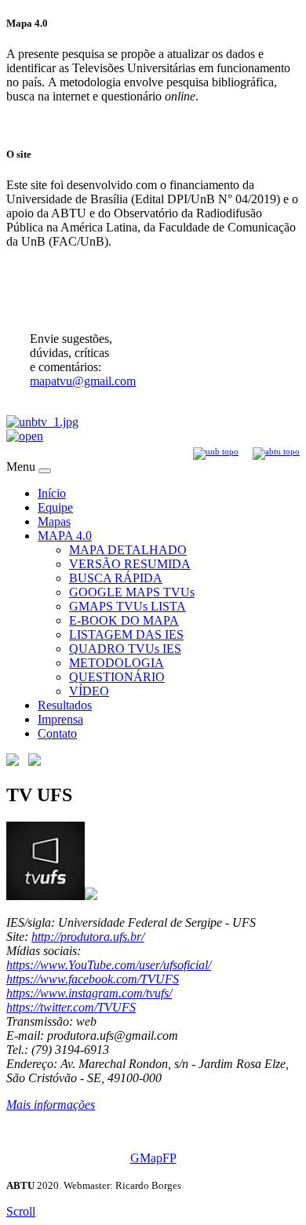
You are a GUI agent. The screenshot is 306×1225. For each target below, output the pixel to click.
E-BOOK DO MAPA (124, 620)
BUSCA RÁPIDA (115, 578)
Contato (57, 733)
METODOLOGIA (116, 662)
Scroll (20, 1211)
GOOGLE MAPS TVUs (132, 592)
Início (52, 493)
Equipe (55, 507)
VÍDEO (89, 691)
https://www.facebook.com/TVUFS (92, 979)
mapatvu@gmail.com (83, 381)
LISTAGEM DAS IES (126, 634)
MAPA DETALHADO (128, 549)
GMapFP (153, 1158)
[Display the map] (12, 761)
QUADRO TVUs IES (125, 648)
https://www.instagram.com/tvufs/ (89, 993)
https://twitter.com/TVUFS (71, 1007)
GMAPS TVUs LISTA (127, 606)
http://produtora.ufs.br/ (87, 936)
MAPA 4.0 (65, 535)
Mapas (54, 521)
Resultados (65, 705)
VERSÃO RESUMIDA (130, 564)
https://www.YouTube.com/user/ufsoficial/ (108, 965)
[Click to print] (34, 761)
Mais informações (50, 1104)
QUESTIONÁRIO (117, 677)
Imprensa (60, 719)
